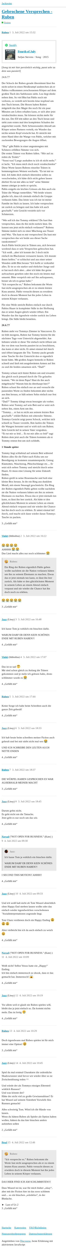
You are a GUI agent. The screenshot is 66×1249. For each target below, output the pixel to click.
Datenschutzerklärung (40, 1233)
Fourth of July (27, 51)
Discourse (25, 1241)
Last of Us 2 (11, 1204)
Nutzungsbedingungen (14, 1233)
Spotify (13, 45)
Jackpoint (7, 3)
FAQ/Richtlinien (37, 1227)
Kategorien (20, 1227)
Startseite (6, 1227)
